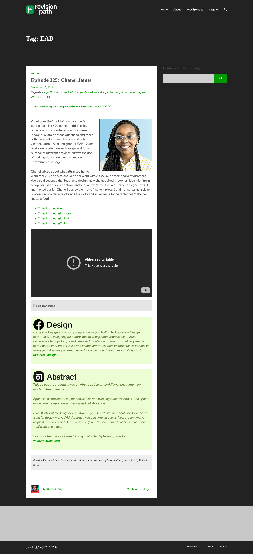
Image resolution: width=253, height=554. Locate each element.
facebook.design (45, 355)
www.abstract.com (46, 440)
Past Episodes (195, 9)
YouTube (223, 546)
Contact (213, 9)
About (177, 9)
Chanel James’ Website (53, 208)
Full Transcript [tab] (45, 305)
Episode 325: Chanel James (61, 80)
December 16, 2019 (42, 87)
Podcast (35, 73)
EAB (70, 92)
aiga (46, 92)
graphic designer (114, 92)
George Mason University (89, 92)
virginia (141, 92)
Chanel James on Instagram (55, 213)
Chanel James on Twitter (54, 223)
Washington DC (40, 96)
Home (164, 9)
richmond (130, 92)
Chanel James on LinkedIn (54, 218)
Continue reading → (139, 489)
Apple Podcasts (192, 546)
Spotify (209, 546)
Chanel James (58, 92)
